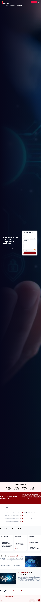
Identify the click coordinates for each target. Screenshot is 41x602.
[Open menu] (38, 2)
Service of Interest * (26, 240)
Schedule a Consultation (29, 253)
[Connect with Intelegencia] (39, 600)
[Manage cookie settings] (1, 600)
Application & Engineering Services (10, 5)
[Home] (3, 5)
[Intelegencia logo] (5, 2)
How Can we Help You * (26, 243)
